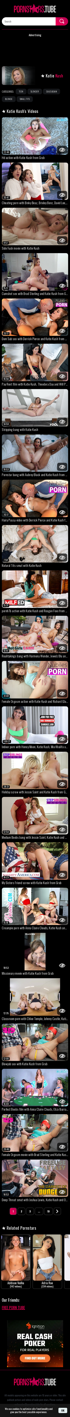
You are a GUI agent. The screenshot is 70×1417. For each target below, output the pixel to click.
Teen (21, 91)
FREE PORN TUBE (13, 1307)
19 (48, 1211)
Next (57, 1211)
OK (62, 1410)
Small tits (25, 99)
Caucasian (51, 91)
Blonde (9, 99)
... (39, 1211)
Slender (35, 91)
